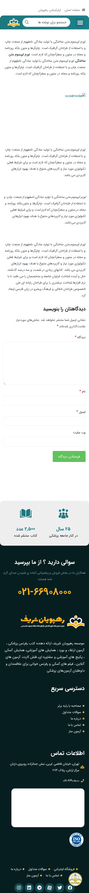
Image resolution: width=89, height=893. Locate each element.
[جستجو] (26, 22)
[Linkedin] (29, 887)
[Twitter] (59, 887)
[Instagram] (19, 887)
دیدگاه (80, 337)
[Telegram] (39, 887)
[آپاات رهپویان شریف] (49, 887)
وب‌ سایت (79, 432)
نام (82, 391)
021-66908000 (44, 592)
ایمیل (81, 412)
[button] (80, 22)
